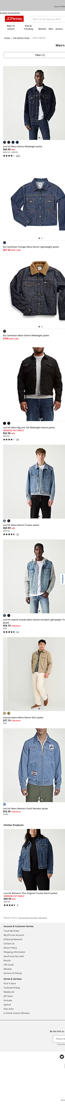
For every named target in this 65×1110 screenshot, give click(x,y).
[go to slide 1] (39, 137)
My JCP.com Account (14, 935)
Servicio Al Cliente (13, 973)
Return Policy (10, 947)
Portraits (8, 1000)
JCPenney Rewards (13, 939)
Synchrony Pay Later (14, 956)
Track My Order (11, 930)
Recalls (7, 960)
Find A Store (10, 983)
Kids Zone (9, 1008)
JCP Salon (8, 996)
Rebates (8, 968)
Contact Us (9, 943)
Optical (7, 1004)
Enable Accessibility (10, 12)
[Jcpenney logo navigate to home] (14, 19)
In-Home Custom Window (16, 1013)
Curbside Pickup (12, 987)
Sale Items (42, 917)
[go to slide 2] (42, 137)
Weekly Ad (9, 991)
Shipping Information (14, 951)
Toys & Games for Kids (27, 917)
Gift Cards (9, 964)
